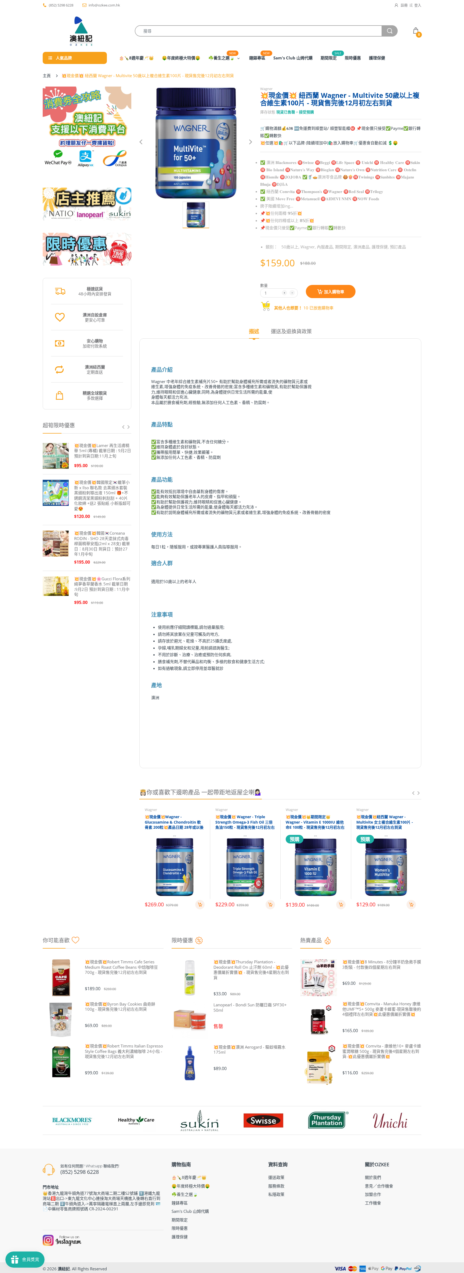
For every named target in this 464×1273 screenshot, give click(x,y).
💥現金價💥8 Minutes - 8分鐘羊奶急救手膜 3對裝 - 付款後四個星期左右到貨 (381, 964)
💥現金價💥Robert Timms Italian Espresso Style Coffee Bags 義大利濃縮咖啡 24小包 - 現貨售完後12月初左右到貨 (124, 1051)
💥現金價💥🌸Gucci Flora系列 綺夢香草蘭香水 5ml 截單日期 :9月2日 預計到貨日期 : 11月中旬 (102, 586)
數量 (264, 285)
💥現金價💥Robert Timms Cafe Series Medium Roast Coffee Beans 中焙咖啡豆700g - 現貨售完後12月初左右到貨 (121, 967)
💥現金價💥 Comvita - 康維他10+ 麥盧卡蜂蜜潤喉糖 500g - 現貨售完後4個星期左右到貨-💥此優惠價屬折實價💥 (381, 1051)
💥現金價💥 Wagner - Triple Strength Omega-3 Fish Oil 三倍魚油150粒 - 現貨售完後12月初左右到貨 (245, 824)
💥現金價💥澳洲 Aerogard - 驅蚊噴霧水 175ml (249, 1050)
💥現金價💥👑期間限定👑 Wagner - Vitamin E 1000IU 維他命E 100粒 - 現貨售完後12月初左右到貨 (315, 824)
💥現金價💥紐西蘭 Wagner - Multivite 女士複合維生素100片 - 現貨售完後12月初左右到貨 (384, 822)
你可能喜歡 (56, 940)
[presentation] (123, 427)
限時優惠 (182, 940)
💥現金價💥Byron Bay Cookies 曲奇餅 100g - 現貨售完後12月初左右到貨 (120, 1007)
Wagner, (308, 246)
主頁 (47, 75)
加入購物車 (334, 291)
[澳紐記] (80, 31)
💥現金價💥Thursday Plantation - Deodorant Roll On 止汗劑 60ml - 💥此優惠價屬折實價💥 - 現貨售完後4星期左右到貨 (251, 969)
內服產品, (325, 246)
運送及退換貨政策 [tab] (291, 331)
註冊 (404, 5)
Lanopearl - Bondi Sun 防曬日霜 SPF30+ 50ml (250, 1007)
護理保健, (380, 246)
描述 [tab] (254, 331)
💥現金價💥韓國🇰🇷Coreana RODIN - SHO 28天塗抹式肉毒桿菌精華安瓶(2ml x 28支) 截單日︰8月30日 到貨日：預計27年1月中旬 (102, 544)
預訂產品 (398, 246)
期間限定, (343, 246)
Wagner (266, 88)
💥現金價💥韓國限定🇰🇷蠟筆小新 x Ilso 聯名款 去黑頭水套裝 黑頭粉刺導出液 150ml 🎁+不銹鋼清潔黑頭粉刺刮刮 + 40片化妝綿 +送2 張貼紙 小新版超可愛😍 (102, 495)
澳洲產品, (362, 246)
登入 (417, 5)
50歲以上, (290, 246)
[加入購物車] (200, 904)
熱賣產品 (311, 940)
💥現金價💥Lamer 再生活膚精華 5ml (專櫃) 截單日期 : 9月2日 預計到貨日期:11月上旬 (102, 451)
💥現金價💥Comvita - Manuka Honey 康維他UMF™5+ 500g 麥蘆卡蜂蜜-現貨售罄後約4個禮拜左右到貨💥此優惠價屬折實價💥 (381, 1009)
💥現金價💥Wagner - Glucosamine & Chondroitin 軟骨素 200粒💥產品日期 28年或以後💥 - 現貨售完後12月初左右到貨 (174, 824)
